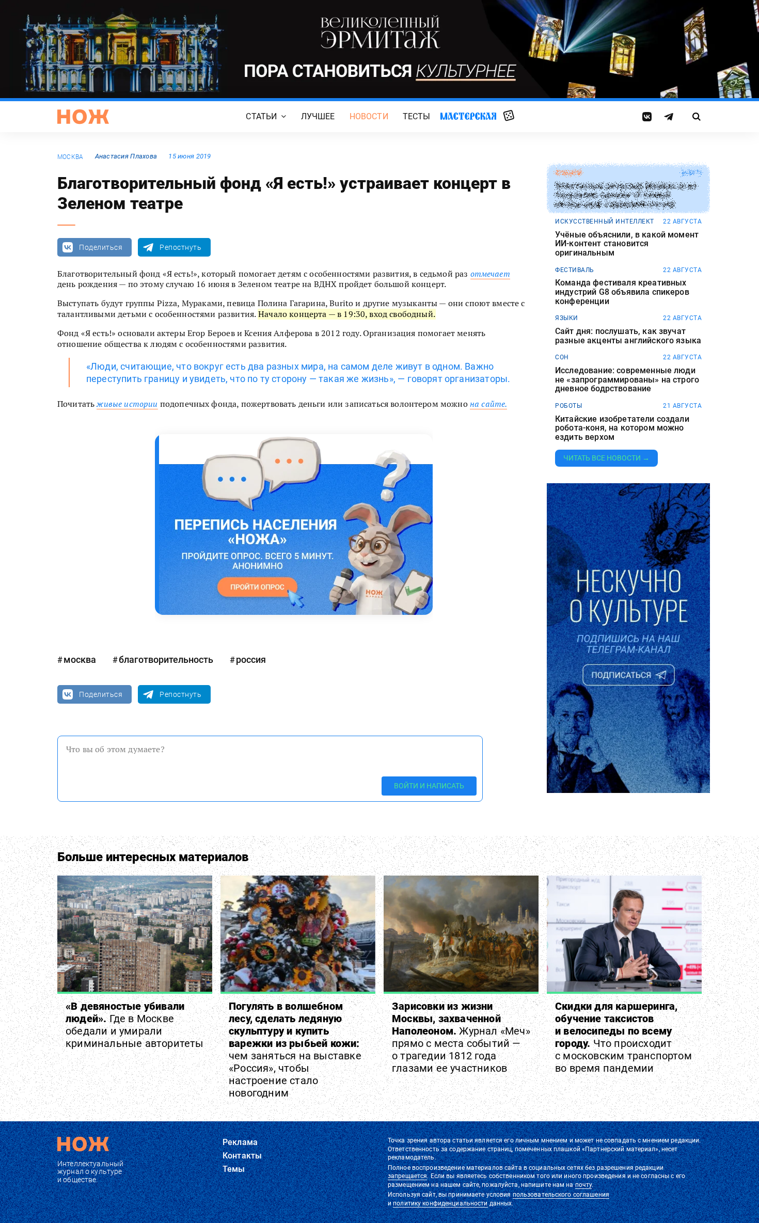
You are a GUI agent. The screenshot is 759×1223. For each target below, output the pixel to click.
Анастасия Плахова (126, 156)
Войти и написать (429, 786)
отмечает (490, 273)
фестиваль (574, 270)
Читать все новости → (606, 458)
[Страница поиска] (697, 116)
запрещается (407, 1176)
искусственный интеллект (604, 221)
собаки (568, 173)
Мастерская (468, 116)
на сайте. (488, 404)
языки (566, 318)
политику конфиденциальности (440, 1203)
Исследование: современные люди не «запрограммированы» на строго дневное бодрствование (627, 379)
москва (70, 157)
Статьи (261, 117)
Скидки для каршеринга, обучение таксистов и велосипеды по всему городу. (623, 1037)
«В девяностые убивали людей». (135, 1025)
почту (583, 1184)
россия (251, 659)
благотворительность (166, 659)
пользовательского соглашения (561, 1194)
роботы (568, 405)
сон (562, 357)
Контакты (242, 1156)
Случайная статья (508, 116)
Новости (369, 117)
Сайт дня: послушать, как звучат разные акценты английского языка (628, 336)
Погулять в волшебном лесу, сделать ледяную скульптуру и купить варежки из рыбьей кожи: (295, 1049)
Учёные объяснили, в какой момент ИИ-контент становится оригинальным (627, 244)
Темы (234, 1169)
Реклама (240, 1142)
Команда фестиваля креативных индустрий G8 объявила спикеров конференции (622, 292)
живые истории (127, 404)
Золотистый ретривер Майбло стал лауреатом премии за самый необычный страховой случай (625, 195)
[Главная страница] (83, 116)
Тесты (417, 117)
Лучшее (318, 117)
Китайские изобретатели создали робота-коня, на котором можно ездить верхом (622, 428)
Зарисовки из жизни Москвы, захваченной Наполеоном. (461, 1037)
